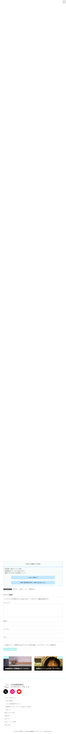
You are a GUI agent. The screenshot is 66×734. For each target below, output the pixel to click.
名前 (5, 621)
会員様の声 (7, 715)
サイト (5, 637)
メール (6, 629)
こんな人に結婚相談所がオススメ (13, 703)
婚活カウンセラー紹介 (9, 712)
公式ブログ (15, 589)
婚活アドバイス (23, 589)
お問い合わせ (7, 724)
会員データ (8, 709)
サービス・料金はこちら (10, 697)
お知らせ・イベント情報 (10, 721)
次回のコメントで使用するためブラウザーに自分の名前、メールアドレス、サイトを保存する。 (31, 645)
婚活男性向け (32, 589)
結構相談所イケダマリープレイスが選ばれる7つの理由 (18, 706)
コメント (6, 602)
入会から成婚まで (33, 577)
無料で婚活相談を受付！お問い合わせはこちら (33, 582)
